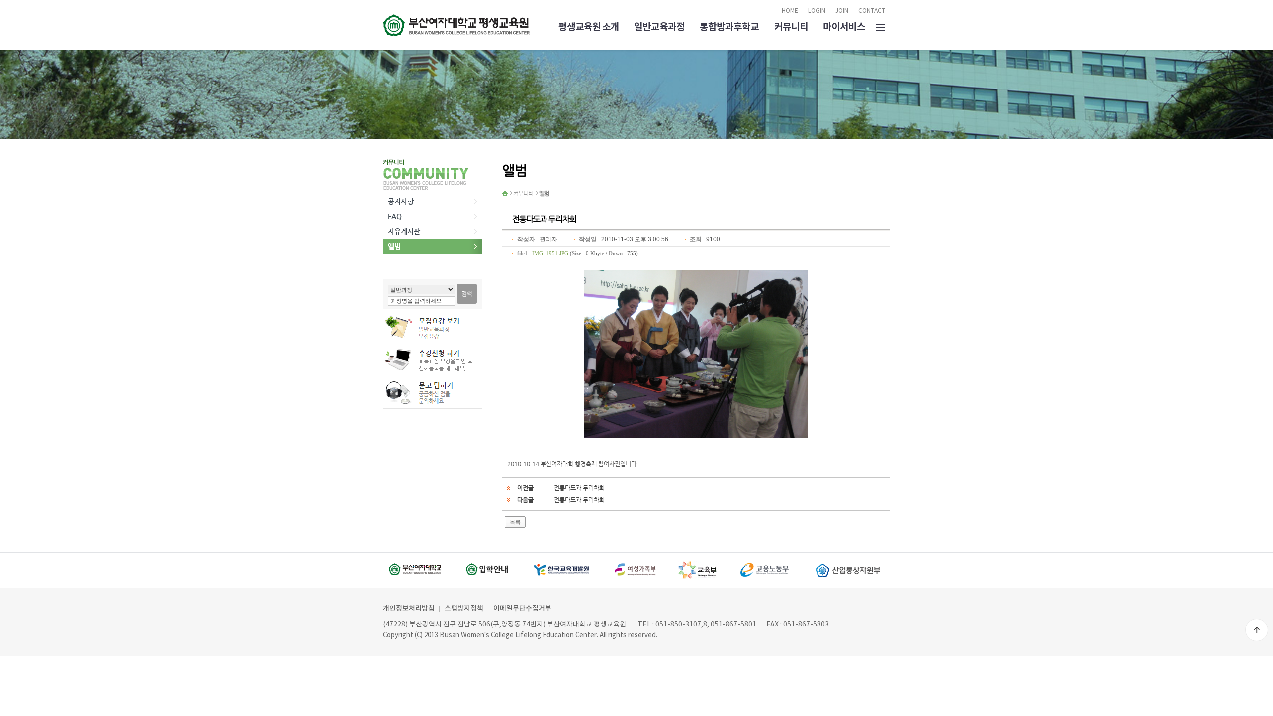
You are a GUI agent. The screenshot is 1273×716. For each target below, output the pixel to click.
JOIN (841, 11)
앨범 (394, 246)
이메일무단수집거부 (522, 608)
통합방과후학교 (729, 27)
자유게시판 (404, 231)
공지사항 (401, 201)
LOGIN (816, 11)
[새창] (419, 570)
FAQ (395, 216)
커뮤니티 (791, 27)
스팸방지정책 (464, 608)
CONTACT (871, 11)
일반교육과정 (659, 27)
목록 (515, 522)
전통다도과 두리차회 (579, 487)
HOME (790, 11)
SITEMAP (880, 26)
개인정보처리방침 (409, 608)
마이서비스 (844, 27)
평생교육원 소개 (588, 27)
